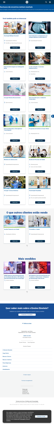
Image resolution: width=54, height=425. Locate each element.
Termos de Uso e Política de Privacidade (27, 401)
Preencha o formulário (27, 314)
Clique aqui (24, 389)
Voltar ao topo (27, 323)
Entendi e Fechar (41, 416)
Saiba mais (15, 47)
